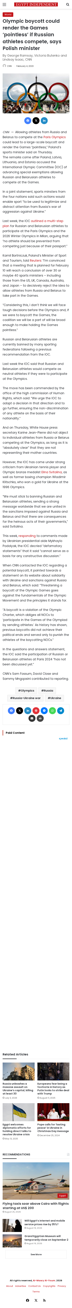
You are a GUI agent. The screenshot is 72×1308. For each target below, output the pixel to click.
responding (27, 536)
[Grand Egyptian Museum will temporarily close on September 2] (12, 1240)
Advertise (20, 1286)
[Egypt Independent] (36, 4)
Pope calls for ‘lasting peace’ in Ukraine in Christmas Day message (53, 1128)
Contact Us (34, 1286)
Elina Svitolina (51, 472)
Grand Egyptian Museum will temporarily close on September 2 (46, 1238)
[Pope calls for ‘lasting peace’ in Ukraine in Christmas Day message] (53, 1112)
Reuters (35, 260)
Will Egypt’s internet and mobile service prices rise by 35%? (44, 1222)
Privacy (62, 1286)
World (8, 14)
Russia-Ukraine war (27, 698)
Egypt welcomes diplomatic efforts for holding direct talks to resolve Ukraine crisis (17, 1129)
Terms (36, 1291)
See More (36, 1254)
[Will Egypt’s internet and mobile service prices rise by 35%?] (12, 1225)
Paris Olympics (55, 137)
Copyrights (49, 1286)
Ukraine (55, 698)
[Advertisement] (36, 896)
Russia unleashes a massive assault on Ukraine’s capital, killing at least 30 (18, 1088)
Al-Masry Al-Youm (44, 1280)
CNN (9, 66)
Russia (48, 691)
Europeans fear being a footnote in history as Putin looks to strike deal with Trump (53, 1088)
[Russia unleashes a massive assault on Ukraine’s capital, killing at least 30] (19, 1071)
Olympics (27, 691)
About (9, 1286)
